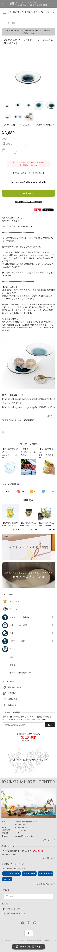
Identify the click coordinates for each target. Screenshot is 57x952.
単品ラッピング (8, 139)
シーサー (13, 649)
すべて (8, 491)
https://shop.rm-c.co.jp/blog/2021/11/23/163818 (29, 407)
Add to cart (29, 193)
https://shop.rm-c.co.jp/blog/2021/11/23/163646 (29, 398)
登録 (49, 725)
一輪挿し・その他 (17, 641)
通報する (50, 416)
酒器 (11, 633)
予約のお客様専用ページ (20, 673)
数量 (4, 149)
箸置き (12, 665)
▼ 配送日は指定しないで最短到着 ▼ (28, 173)
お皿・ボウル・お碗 (18, 625)
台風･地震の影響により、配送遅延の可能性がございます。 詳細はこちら (28, 31)
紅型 (11, 657)
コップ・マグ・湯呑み (19, 617)
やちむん (13, 609)
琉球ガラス (14, 601)
